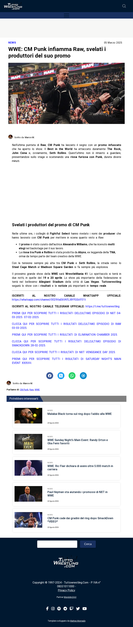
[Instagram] (53, 609)
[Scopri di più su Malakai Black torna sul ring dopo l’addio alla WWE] (28, 416)
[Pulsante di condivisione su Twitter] (60, 375)
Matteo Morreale (77, 621)
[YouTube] (84, 609)
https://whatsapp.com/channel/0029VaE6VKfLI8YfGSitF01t (49, 299)
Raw (31, 389)
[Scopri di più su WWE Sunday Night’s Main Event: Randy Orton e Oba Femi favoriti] (28, 442)
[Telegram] (65, 609)
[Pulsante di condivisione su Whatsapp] (72, 375)
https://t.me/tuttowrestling (102, 306)
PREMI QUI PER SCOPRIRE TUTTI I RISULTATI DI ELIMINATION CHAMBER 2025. (65, 334)
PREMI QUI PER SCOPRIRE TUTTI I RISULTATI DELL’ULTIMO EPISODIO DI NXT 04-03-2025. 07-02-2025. (66, 315)
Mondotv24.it (70, 597)
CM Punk (24, 389)
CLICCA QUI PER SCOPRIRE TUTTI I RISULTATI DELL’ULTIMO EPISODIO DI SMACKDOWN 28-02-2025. (66, 343)
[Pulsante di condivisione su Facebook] (49, 375)
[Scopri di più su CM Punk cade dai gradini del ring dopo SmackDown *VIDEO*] (28, 520)
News (12, 42)
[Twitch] (71, 609)
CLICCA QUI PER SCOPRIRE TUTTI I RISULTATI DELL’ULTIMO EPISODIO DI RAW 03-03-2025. (66, 326)
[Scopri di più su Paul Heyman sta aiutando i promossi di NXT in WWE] (28, 494)
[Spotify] (59, 609)
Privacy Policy (66, 590)
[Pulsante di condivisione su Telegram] (83, 375)
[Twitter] (78, 609)
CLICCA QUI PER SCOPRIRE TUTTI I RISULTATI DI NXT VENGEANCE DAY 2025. (64, 352)
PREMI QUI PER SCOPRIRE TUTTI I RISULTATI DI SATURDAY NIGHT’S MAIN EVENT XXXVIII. (66, 361)
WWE (37, 389)
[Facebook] (47, 609)
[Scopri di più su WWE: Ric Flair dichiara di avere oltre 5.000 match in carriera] (28, 468)
